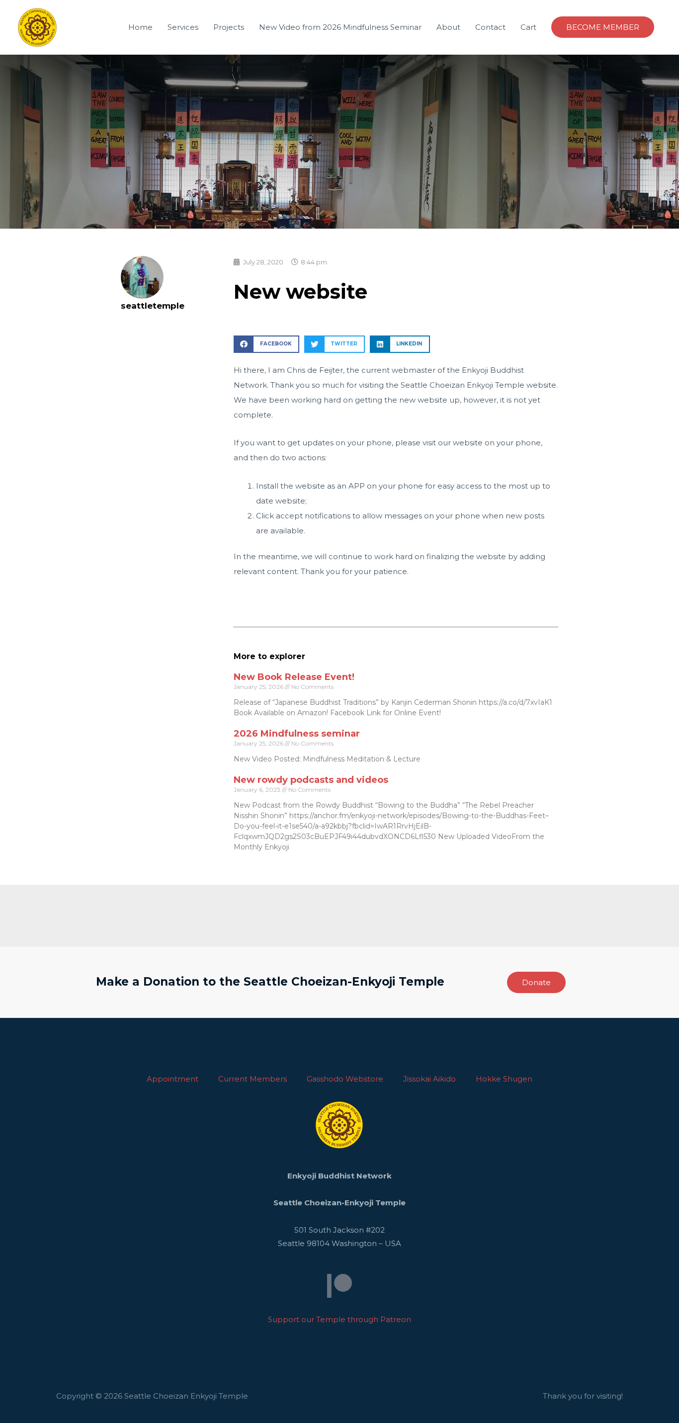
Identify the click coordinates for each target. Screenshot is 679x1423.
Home (140, 27)
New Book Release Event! (294, 676)
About (448, 27)
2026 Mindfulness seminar (297, 733)
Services (183, 27)
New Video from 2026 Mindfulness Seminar (340, 27)
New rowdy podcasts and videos (311, 779)
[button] (266, 344)
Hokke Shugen (504, 1079)
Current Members (252, 1079)
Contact (490, 27)
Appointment (172, 1079)
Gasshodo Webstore (345, 1079)
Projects (228, 27)
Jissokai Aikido (429, 1079)
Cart (528, 27)
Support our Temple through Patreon (339, 1319)
